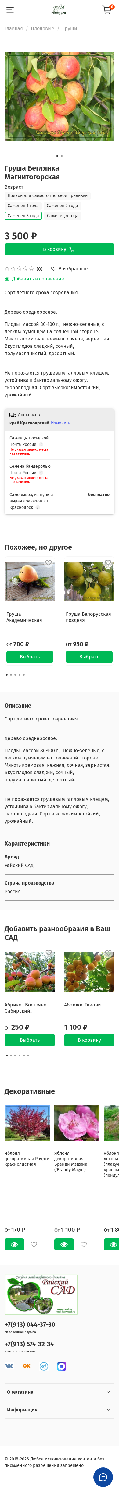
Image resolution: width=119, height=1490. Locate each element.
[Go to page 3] (15, 675)
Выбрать (30, 657)
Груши (69, 28)
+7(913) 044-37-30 (30, 1325)
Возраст (14, 187)
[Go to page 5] (24, 675)
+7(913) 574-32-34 (29, 1344)
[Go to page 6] (28, 1055)
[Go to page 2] (11, 675)
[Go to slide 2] (62, 156)
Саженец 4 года (62, 215)
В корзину (89, 1040)
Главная (14, 28)
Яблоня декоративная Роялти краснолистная (27, 1158)
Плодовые (42, 28)
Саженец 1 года (23, 205)
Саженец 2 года (62, 205)
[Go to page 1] (7, 675)
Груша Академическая (24, 617)
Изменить (60, 423)
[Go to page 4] (19, 675)
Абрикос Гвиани (82, 1005)
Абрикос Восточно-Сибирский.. (26, 1008)
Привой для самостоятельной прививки (48, 195)
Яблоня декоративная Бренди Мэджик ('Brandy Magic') (70, 1161)
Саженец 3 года (23, 215)
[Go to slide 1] (57, 156)
